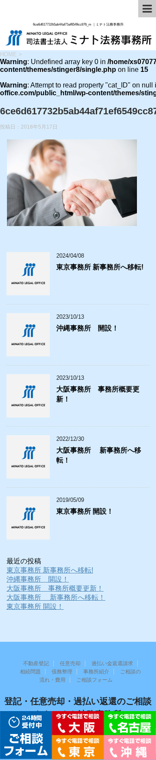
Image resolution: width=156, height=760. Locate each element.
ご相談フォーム (94, 680)
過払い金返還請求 (112, 663)
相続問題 (30, 672)
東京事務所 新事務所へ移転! (99, 267)
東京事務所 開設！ (85, 511)
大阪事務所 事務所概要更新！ (55, 588)
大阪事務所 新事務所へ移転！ (55, 597)
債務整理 (62, 672)
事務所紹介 (96, 672)
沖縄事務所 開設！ (87, 328)
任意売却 (70, 663)
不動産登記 (36, 663)
